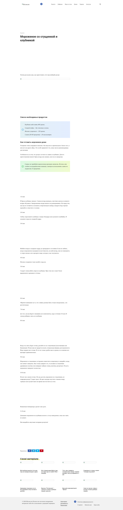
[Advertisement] (61, 19)
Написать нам (88, 505)
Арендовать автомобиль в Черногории (64, 503)
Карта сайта (97, 505)
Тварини (82, 4)
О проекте (80, 505)
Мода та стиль (68, 4)
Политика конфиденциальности (85, 502)
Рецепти (53, 4)
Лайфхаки (60, 4)
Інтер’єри (88, 4)
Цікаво (75, 4)
